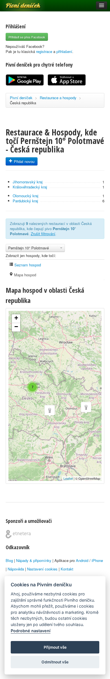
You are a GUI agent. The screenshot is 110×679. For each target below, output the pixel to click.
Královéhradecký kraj (30, 187)
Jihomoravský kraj (28, 181)
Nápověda (16, 569)
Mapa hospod (24, 274)
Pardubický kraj (25, 200)
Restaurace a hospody (58, 97)
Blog (9, 560)
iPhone (97, 560)
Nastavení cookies (42, 569)
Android (82, 560)
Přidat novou (23, 161)
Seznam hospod (27, 265)
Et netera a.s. (18, 534)
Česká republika (23, 102)
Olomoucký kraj (25, 195)
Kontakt (67, 569)
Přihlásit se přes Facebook (26, 37)
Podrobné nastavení (30, 630)
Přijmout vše (55, 647)
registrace (44, 51)
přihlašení (64, 51)
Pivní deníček (17, 3)
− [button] (16, 326)
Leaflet (68, 478)
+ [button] (16, 317)
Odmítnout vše (55, 662)
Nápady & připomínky (33, 560)
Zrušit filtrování (43, 233)
